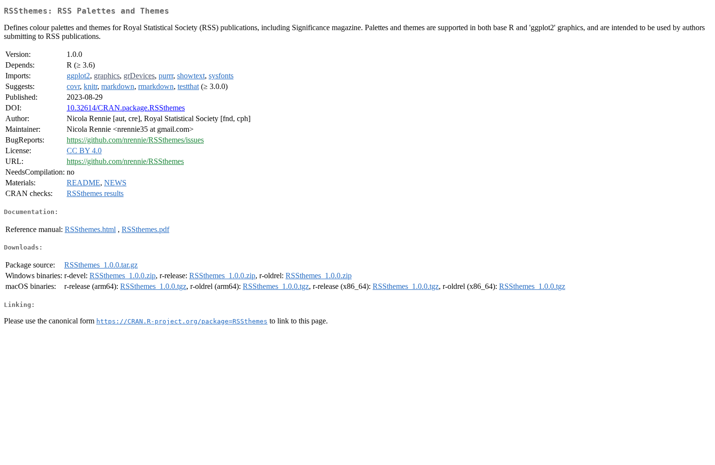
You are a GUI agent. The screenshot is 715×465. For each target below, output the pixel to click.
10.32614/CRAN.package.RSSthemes (126, 108)
